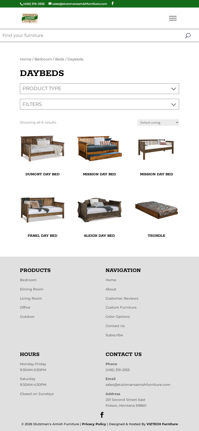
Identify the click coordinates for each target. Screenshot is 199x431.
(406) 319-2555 (118, 370)
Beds (59, 59)
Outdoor (27, 316)
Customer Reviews (122, 298)
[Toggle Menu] (173, 18)
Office (25, 307)
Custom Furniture (121, 307)
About (111, 289)
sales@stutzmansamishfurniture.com (138, 384)
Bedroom (43, 59)
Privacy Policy (94, 424)
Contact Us (115, 326)
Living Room (31, 298)
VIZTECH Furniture (162, 424)
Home (25, 59)
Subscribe (114, 335)
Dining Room (31, 289)
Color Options (118, 316)
